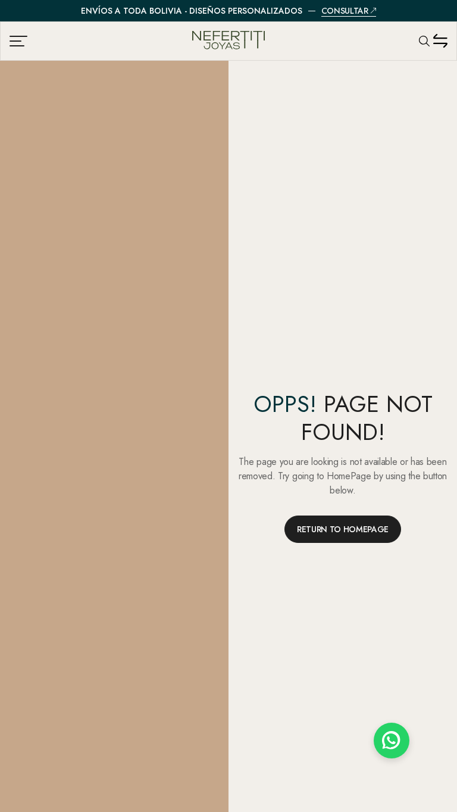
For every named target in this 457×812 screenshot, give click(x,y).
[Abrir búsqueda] (424, 41)
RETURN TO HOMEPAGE (343, 529)
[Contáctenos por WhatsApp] (391, 740)
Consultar (344, 11)
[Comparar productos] (440, 41)
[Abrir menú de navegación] (20, 41)
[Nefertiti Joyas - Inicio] (228, 41)
